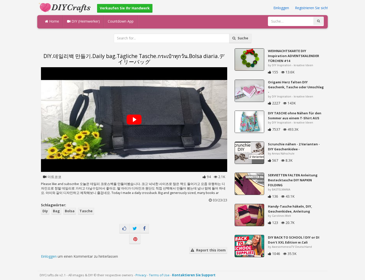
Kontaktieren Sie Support (194, 275)
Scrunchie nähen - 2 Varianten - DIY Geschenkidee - (294, 146)
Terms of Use (159, 275)
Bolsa (69, 211)
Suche (242, 38)
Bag (56, 211)
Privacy (141, 275)
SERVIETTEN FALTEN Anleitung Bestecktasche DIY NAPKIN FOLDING (293, 180)
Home (53, 21)
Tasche (86, 211)
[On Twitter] (134, 229)
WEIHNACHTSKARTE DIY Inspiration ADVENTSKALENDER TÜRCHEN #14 (293, 56)
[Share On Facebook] (144, 229)
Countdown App (121, 21)
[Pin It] (135, 239)
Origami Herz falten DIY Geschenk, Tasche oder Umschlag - (296, 87)
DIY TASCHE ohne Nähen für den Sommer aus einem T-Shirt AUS (294, 115)
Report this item (210, 250)
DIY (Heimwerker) (85, 21)
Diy (45, 211)
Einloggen (281, 7)
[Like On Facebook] (124, 229)
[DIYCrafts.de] (65, 7)
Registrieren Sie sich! (311, 7)
